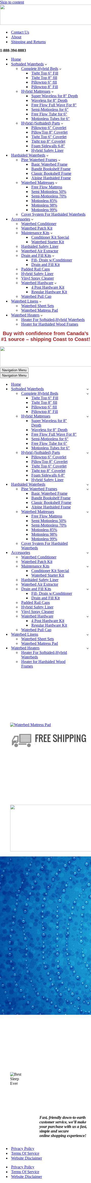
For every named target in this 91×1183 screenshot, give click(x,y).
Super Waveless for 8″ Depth (54, 96)
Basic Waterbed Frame (49, 164)
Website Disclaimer (26, 1158)
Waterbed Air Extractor (39, 251)
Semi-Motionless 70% (48, 196)
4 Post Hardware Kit (47, 287)
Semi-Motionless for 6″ (50, 109)
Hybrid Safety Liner (47, 150)
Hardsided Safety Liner (39, 246)
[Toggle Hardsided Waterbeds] (87, 484)
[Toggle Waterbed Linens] (87, 634)
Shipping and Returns (28, 42)
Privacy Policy (22, 1148)
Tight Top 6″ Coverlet (48, 137)
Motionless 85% (44, 201)
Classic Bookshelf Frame (51, 173)
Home (16, 59)
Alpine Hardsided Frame (51, 178)
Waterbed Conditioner (38, 223)
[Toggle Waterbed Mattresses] (87, 512)
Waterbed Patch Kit (36, 228)
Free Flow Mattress (46, 187)
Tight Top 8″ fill (44, 78)
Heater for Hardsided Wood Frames (49, 324)
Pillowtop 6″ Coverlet (48, 128)
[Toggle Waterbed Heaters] (87, 648)
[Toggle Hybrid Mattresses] (87, 416)
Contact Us (20, 32)
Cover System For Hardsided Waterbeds (53, 214)
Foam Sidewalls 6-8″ (48, 146)
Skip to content (12, 2)
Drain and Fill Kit (45, 264)
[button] (46, 64)
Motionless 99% (44, 210)
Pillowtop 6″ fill (44, 82)
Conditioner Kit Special (50, 237)
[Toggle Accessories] (87, 553)
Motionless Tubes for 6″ (50, 118)
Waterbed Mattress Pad (39, 310)
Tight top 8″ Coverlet (48, 141)
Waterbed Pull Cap (36, 296)
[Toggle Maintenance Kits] (87, 566)
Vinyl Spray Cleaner (37, 278)
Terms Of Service (25, 1153)
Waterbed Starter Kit (47, 242)
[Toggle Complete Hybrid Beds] (87, 393)
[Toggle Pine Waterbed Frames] (87, 489)
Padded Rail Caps (35, 269)
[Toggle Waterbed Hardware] (87, 616)
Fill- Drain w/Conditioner (51, 260)
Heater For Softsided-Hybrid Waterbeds (53, 319)
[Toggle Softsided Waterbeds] (87, 389)
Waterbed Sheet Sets (37, 306)
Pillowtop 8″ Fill (44, 87)
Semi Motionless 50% (48, 191)
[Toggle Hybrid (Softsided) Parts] (87, 453)
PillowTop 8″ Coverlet (49, 132)
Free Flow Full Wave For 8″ (54, 105)
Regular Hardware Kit (49, 292)
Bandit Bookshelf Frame (51, 169)
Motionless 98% (44, 205)
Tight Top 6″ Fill (44, 73)
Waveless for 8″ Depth (49, 100)
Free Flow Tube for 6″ (49, 114)
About (16, 37)
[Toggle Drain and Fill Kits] (87, 589)
